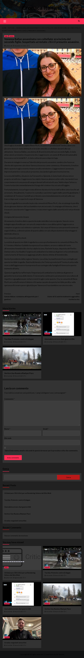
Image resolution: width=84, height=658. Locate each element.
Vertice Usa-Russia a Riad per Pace (19, 373)
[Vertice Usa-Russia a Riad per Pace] (22, 358)
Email (46, 429)
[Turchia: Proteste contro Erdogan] (22, 324)
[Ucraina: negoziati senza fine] (22, 628)
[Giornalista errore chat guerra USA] (62, 324)
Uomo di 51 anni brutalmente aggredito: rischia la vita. (63, 296)
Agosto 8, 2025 (18, 577)
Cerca (6, 469)
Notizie (12, 36)
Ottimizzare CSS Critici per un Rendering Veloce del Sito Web (27, 493)
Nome (7, 429)
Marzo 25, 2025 (19, 342)
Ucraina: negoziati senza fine (15, 521)
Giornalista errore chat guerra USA (59, 339)
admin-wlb (9, 46)
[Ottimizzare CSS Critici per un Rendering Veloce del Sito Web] (22, 558)
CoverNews (49, 654)
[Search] (79, 21)
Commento (9, 399)
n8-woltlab (9, 342)
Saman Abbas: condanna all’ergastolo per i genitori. (21, 296)
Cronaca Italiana (42, 7)
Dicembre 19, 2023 (20, 46)
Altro (6, 567)
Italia (6, 36)
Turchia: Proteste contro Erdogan (19, 339)
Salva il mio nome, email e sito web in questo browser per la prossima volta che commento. (41, 450)
